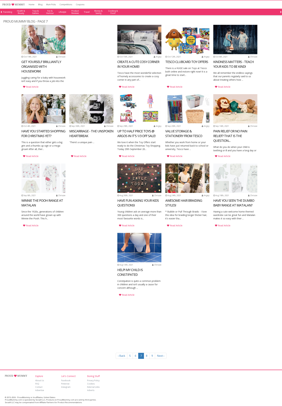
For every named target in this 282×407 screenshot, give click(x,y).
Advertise (39, 390)
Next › (160, 356)
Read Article (32, 86)
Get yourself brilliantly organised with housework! (41, 66)
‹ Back (121, 356)
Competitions (66, 4)
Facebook (65, 380)
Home (31, 4)
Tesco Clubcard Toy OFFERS (186, 62)
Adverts (90, 390)
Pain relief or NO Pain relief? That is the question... (230, 136)
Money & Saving (98, 12)
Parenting (7, 12)
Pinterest (65, 383)
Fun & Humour (50, 12)
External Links (93, 387)
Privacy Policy (93, 380)
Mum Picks (51, 4)
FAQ (37, 383)
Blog (40, 4)
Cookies (91, 383)
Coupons (80, 4)
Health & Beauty (21, 12)
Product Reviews (75, 12)
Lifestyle (62, 12)
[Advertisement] (91, 47)
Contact (38, 387)
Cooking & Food (113, 12)
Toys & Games (35, 12)
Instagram (65, 387)
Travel (87, 12)
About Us (39, 380)
